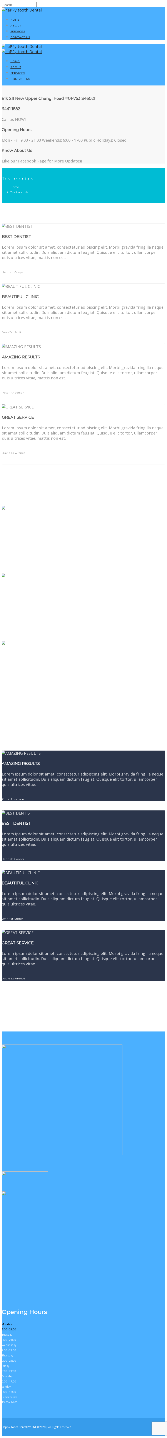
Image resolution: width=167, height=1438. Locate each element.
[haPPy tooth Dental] (22, 10)
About (15, 25)
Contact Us (20, 37)
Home (15, 19)
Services (17, 31)
